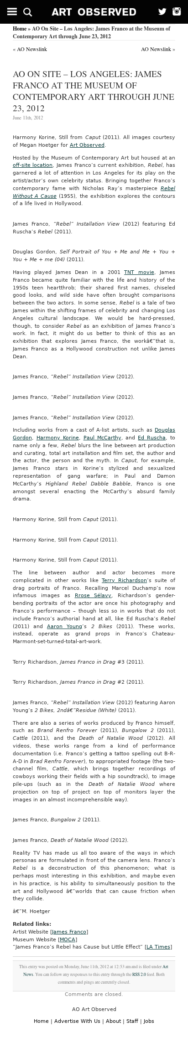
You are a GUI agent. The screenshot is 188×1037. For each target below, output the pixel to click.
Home (19, 28)
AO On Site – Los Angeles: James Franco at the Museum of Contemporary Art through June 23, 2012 (93, 91)
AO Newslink (32, 48)
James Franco (69, 932)
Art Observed (87, 145)
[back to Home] (94, 12)
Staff (132, 1021)
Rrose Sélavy (93, 595)
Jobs (149, 1021)
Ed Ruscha (152, 438)
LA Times (158, 947)
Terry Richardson (124, 580)
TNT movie (139, 272)
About (113, 1021)
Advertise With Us (77, 1021)
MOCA (67, 940)
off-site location (33, 165)
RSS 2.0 (139, 974)
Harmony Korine (58, 438)
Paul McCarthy (102, 438)
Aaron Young (64, 626)
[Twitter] (159, 12)
